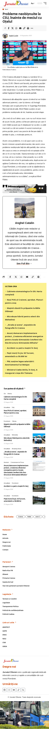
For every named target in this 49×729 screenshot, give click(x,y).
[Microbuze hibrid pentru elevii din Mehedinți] (39, 438)
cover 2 (37, 517)
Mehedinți (15, 435)
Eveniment (7, 421)
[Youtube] (14, 690)
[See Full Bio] (31, 264)
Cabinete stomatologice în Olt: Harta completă (15, 398)
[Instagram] (9, 690)
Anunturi (6, 462)
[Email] (20, 28)
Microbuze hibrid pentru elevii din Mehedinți (17, 439)
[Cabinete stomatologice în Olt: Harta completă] (39, 397)
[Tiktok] (18, 690)
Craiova (20, 517)
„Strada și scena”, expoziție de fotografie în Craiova (15, 453)
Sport (6, 9)
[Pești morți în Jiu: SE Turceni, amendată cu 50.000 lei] (39, 499)
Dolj (13, 407)
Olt (5, 393)
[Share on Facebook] (8, 28)
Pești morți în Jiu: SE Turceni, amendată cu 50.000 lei (14, 500)
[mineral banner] (24, 188)
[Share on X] (12, 28)
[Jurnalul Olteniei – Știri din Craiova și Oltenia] (16, 3)
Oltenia (9, 393)
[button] (32, 3)
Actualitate (7, 407)
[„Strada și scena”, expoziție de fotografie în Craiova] (39, 452)
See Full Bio (23, 263)
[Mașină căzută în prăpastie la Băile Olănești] (39, 425)
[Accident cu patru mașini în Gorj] (39, 487)
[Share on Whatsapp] (16, 28)
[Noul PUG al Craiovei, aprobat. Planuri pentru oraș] (39, 411)
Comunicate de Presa (17, 462)
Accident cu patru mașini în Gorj (22, 348)
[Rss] (23, 690)
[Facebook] (5, 690)
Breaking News (16, 448)
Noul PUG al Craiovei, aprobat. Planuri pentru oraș (15, 411)
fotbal (29, 517)
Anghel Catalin (13, 35)
